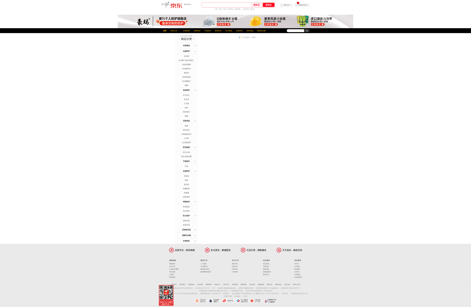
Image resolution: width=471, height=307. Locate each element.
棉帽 (186, 85)
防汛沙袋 (186, 152)
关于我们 (174, 284)
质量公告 (270, 284)
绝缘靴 (186, 193)
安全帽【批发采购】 (186, 60)
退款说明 (266, 269)
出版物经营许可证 (237, 291)
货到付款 (235, 264)
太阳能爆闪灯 (186, 134)
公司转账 (235, 272)
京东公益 (287, 284)
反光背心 (186, 95)
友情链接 (235, 284)
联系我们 (182, 284)
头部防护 (186, 31)
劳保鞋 (186, 176)
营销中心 (217, 284)
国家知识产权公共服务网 (270, 301)
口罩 (216, 9)
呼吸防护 (186, 202)
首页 (165, 31)
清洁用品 (230, 9)
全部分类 (173, 31)
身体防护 (197, 31)
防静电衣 (186, 112)
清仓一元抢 (222, 9)
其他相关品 (186, 230)
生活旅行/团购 (173, 269)
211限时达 (204, 266)
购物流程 (172, 264)
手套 (186, 166)
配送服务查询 (205, 269)
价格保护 (266, 266)
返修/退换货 (267, 272)
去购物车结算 (302, 5)
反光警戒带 (186, 142)
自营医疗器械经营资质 (245, 288)
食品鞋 (186, 184)
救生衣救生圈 (186, 156)
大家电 (171, 274)
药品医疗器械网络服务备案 (227, 288)
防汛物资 (228, 31)
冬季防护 (186, 241)
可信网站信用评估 (201, 301)
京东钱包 (237, 296)
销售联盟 (243, 284)
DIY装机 (297, 266)
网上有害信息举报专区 (242, 301)
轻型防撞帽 (186, 64)
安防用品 (250, 31)
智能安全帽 (261, 31)
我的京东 (287, 5)
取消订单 (266, 274)
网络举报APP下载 (256, 301)
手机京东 (226, 284)
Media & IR (296, 284)
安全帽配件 (186, 81)
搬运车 (252, 9)
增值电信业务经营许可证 (299, 293)
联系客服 (172, 277)
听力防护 (186, 216)
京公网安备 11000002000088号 (182, 288)
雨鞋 (186, 180)
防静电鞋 (186, 197)
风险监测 (261, 284)
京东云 (245, 296)
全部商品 (186, 45)
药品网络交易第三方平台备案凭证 (267, 288)
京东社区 (252, 284)
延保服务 (297, 269)
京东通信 (297, 274)
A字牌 (186, 138)
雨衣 (186, 108)
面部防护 (218, 31)
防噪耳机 (186, 221)
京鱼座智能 (298, 277)
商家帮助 (209, 284)
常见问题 (172, 272)
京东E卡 (297, 272)
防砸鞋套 (186, 189)
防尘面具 (186, 211)
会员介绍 (172, 266)
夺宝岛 (296, 264)
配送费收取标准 (206, 272)
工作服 (186, 103)
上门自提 (203, 264)
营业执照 (285, 293)
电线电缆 (237, 9)
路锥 (186, 126)
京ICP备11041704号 (202, 288)
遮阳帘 (186, 73)
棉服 (186, 116)
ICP (213, 288)
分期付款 (235, 269)
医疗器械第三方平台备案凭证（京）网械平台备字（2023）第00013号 (255, 293)
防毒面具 (186, 207)
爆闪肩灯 (186, 130)
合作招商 (200, 284)
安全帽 (186, 56)
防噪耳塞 (186, 225)
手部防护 (207, 31)
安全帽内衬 (186, 69)
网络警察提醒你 (215, 301)
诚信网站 (228, 301)
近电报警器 (186, 77)
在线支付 (235, 266)
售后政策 (266, 264)
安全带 (186, 99)
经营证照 (226, 293)
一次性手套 (245, 9)
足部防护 (239, 31)
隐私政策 (278, 284)
